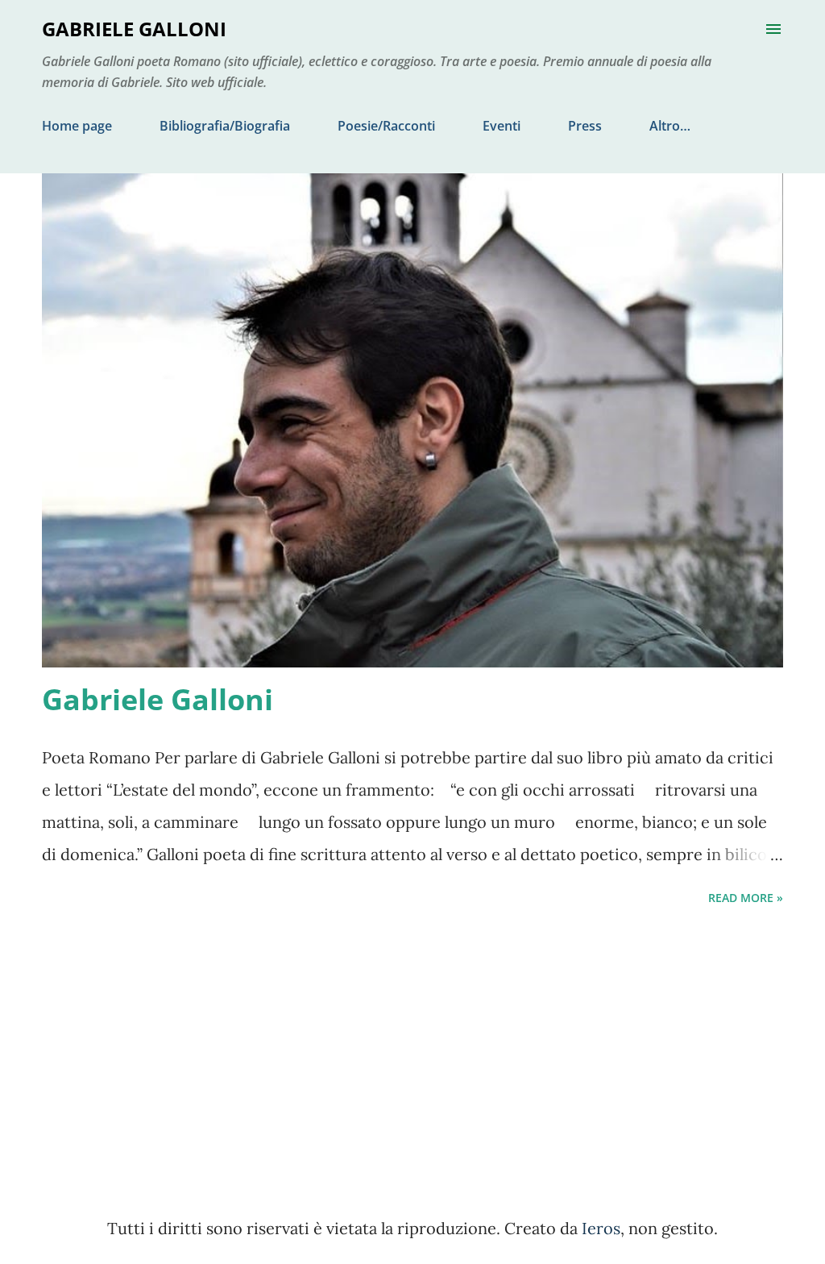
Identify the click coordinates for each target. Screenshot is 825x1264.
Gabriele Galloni (157, 699)
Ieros (601, 1228)
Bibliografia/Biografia (225, 126)
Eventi (501, 126)
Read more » (745, 897)
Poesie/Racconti (386, 126)
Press (585, 126)
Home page (77, 126)
